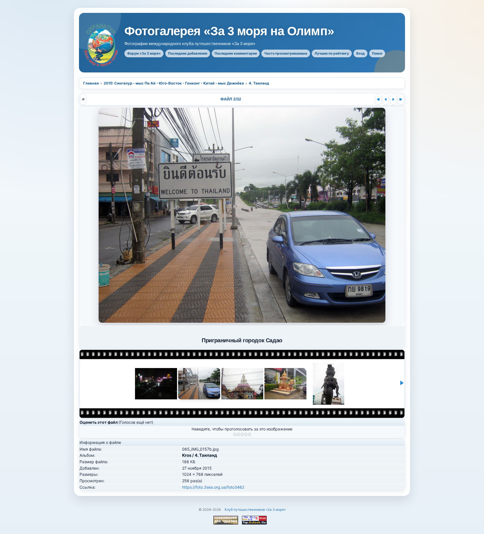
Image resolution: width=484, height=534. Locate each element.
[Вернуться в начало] (378, 99)
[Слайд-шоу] (83, 99)
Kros (186, 455)
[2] (238, 434)
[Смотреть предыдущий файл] (386, 99)
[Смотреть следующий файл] (393, 99)
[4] (246, 434)
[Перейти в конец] (401, 99)
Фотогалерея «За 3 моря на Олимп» (229, 31)
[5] (249, 434)
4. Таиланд (259, 83)
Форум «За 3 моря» (144, 53)
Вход (360, 53)
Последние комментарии (236, 53)
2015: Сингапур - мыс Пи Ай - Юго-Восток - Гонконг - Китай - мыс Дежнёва (174, 83)
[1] (235, 434)
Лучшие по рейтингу (332, 53)
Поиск (377, 53)
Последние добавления (187, 53)
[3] (242, 434)
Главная (91, 83)
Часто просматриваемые (285, 53)
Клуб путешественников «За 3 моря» (255, 509)
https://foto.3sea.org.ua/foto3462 (213, 487)
